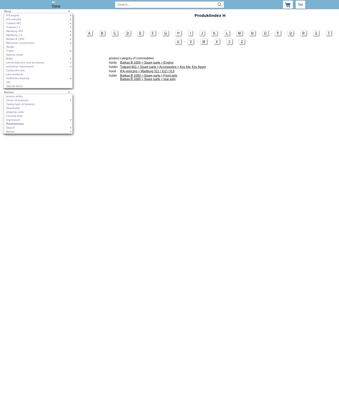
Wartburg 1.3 (14, 35)
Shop (7, 11)
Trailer (10, 50)
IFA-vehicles (13, 19)
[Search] (220, 5)
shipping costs (15, 112)
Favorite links (14, 115)
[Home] (57, 4)
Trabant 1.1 (13, 27)
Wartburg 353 (14, 31)
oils (8, 82)
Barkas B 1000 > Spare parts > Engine (146, 62)
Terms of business (17, 100)
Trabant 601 (13, 23)
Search (10, 127)
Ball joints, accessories (20, 42)
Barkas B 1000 (15, 38)
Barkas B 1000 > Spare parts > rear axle (148, 79)
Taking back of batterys (20, 104)
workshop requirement (20, 66)
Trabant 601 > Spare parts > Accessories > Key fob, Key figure (163, 67)
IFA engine (12, 15)
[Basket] (288, 5)
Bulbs (9, 58)
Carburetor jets (15, 70)
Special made (14, 54)
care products (14, 74)
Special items (14, 86)
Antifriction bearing (17, 78)
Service (9, 92)
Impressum (13, 119)
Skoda (10, 46)
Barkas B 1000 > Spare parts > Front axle (148, 75)
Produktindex (15, 123)
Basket (10, 131)
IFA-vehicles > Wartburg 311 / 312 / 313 (147, 71)
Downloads (13, 108)
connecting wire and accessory (25, 62)
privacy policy (14, 96)
